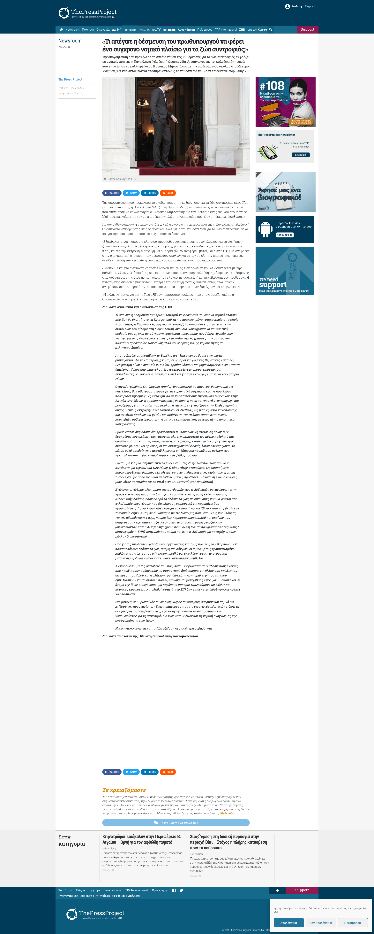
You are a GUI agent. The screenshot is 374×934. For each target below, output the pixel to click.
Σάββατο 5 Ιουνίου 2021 (71, 88)
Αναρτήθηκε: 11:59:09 (70, 93)
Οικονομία (102, 29)
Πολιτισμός (204, 29)
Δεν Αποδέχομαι (321, 923)
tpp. (156, 29)
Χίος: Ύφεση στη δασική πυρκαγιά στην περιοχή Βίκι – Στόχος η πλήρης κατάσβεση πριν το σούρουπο (228, 842)
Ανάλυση (144, 30)
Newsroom (72, 29)
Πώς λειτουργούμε (88, 890)
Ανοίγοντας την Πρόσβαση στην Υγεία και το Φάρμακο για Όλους (99, 896)
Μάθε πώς (227, 813)
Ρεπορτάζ (129, 30)
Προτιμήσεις (353, 923)
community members (100, 16)
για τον (257, 29)
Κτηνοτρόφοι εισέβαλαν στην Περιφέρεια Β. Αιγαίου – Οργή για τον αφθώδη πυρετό (141, 839)
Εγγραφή (310, 6)
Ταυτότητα (65, 890)
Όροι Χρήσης (160, 890)
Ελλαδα (62, 47)
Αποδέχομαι (288, 923)
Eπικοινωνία (112, 890)
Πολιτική (88, 29)
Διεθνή (116, 29)
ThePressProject (94, 11)
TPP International (226, 29)
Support (307, 29)
